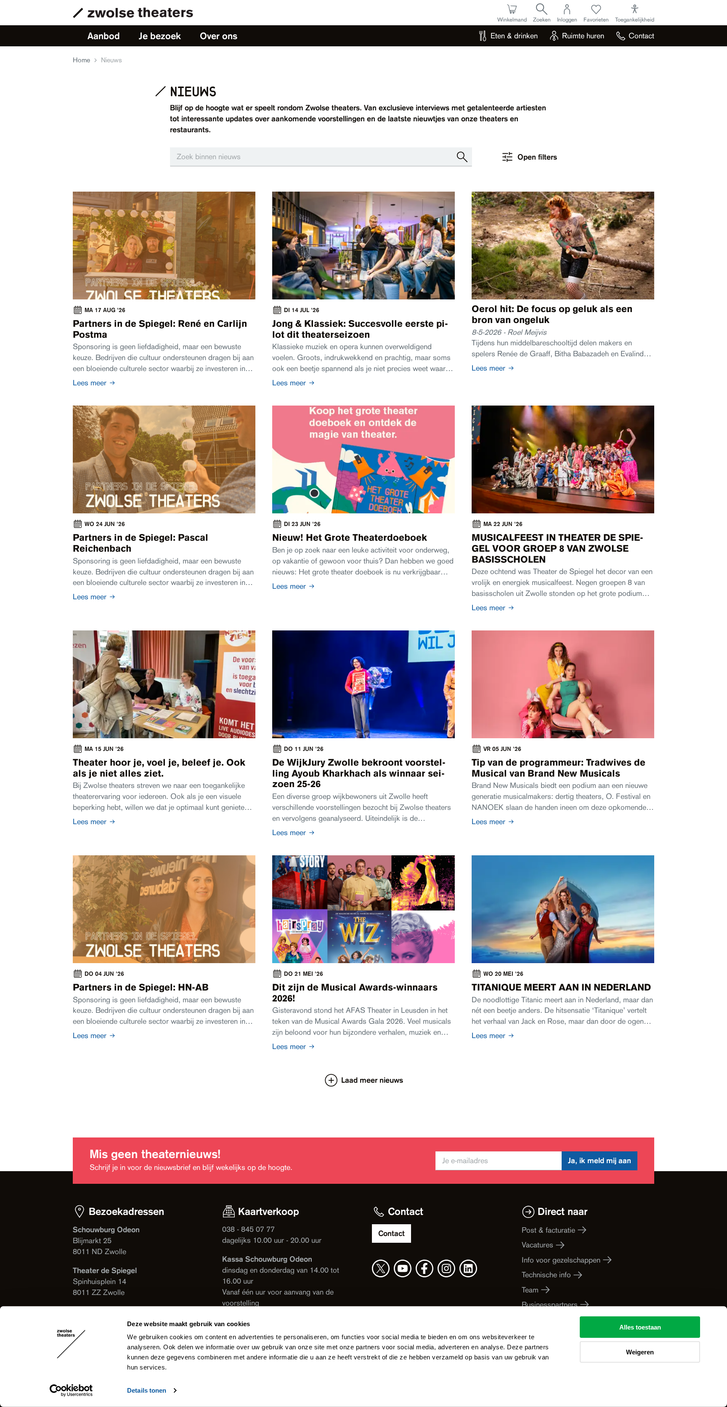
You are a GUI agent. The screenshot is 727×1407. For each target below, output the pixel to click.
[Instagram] (446, 1268)
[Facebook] (424, 1268)
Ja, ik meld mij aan (599, 1160)
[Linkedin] (468, 1268)
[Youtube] (402, 1268)
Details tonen (146, 1390)
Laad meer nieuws (372, 1080)
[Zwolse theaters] (140, 12)
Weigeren (640, 1351)
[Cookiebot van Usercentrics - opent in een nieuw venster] (71, 1390)
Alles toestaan (640, 1327)
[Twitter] (381, 1268)
